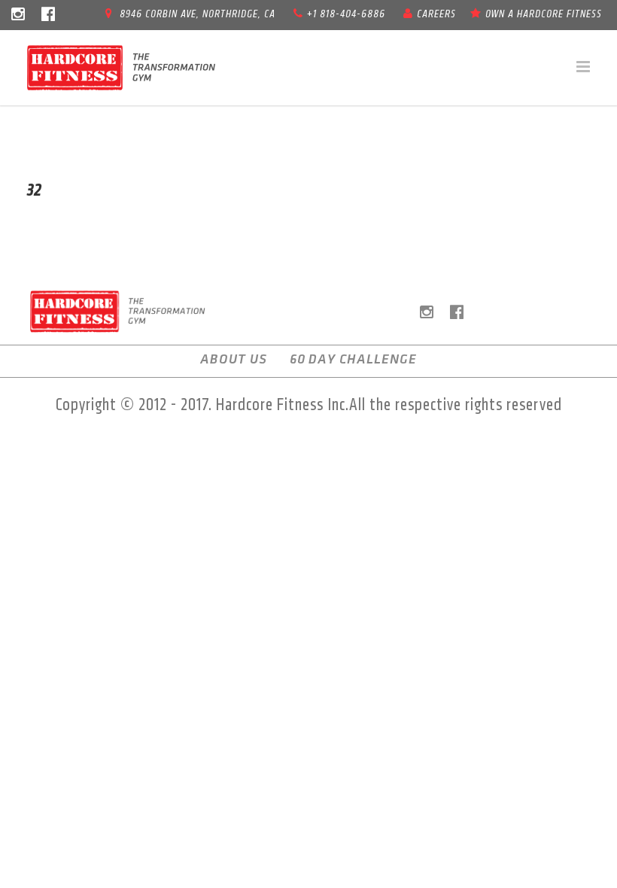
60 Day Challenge (353, 360)
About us (233, 360)
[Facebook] (48, 15)
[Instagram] (18, 15)
